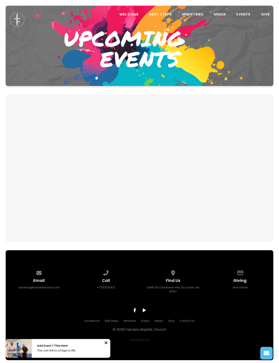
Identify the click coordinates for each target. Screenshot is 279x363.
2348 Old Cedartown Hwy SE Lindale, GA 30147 (173, 289)
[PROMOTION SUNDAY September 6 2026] (50, 151)
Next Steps (160, 14)
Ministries (192, 14)
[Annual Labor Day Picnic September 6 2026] (139, 151)
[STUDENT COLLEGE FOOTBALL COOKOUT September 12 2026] (228, 151)
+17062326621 (106, 287)
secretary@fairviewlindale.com (39, 287)
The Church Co (139, 340)
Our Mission (92, 321)
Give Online (240, 287)
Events (243, 14)
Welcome (129, 14)
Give (265, 14)
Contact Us (186, 321)
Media (220, 14)
